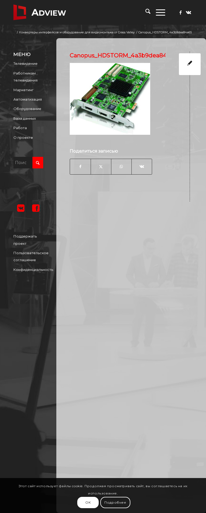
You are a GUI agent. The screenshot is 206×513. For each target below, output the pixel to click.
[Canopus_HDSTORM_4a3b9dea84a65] (190, 64)
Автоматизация (27, 99)
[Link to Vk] (189, 12)
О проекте (23, 137)
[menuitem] (145, 12)
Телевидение (25, 63)
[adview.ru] (39, 12)
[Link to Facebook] (180, 12)
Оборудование (27, 109)
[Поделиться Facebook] (80, 166)
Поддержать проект (25, 239)
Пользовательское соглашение (28, 256)
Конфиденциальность (28, 269)
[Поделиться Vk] (142, 166)
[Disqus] (135, 275)
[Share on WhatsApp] (121, 166)
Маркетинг (23, 90)
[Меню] (157, 12)
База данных (24, 118)
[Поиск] (145, 12)
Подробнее (115, 502)
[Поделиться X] (101, 166)
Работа (20, 128)
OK (88, 502)
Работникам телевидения (25, 76)
